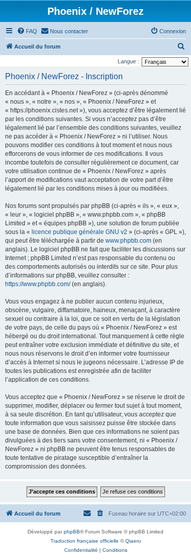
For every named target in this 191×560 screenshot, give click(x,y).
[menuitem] (27, 31)
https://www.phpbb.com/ (37, 284)
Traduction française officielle (84, 541)
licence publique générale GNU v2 (79, 232)
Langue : (128, 61)
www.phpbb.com (128, 240)
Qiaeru (133, 541)
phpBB (72, 531)
